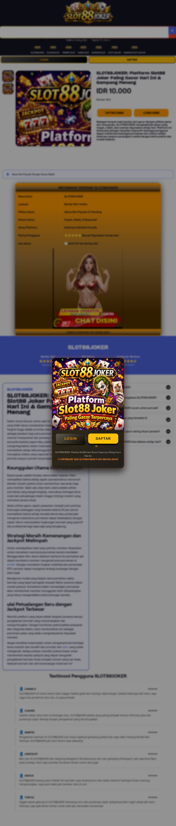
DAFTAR (103, 438)
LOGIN (70, 438)
